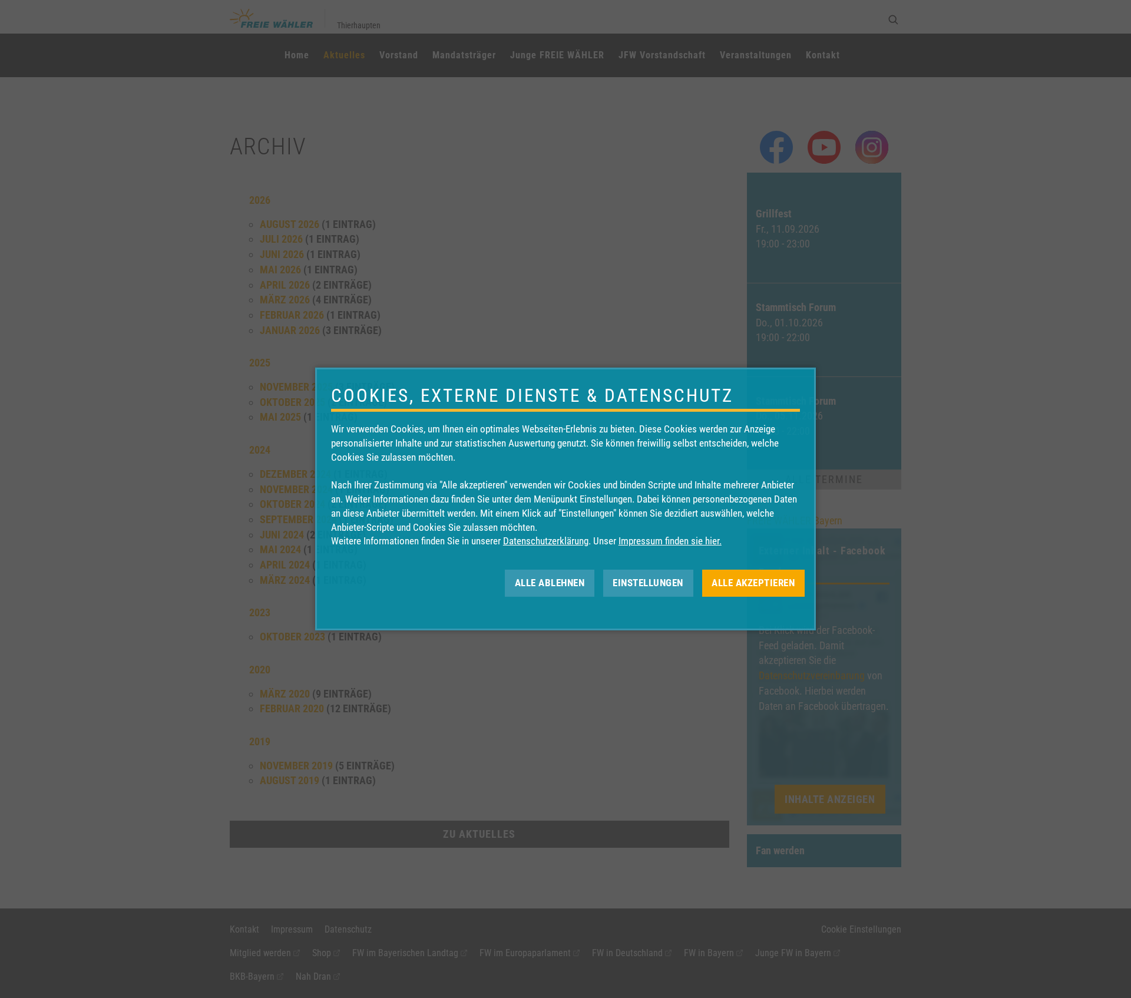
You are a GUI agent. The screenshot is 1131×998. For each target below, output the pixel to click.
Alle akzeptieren (753, 583)
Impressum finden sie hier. (670, 541)
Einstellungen (648, 583)
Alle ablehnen (550, 583)
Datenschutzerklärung (545, 541)
